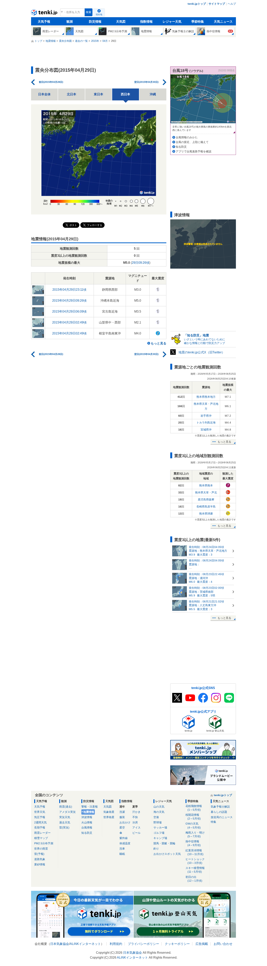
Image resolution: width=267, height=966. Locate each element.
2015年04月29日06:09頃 (69, 311)
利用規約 (116, 943)
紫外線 (123, 838)
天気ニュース (223, 21)
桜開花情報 (193, 816)
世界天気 (39, 811)
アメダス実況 (67, 811)
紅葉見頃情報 (194, 852)
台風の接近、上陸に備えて (192, 142)
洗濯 (122, 811)
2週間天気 (40, 822)
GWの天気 (193, 825)
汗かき (136, 811)
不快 (135, 817)
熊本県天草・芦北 (206, 492)
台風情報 (86, 827)
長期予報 (39, 827)
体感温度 (124, 843)
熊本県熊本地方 (206, 396)
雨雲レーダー (42, 832)
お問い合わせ (223, 943)
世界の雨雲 (41, 848)
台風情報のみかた (187, 137)
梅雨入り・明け (195, 834)
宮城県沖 (206, 429)
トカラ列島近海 (206, 422)
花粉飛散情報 (193, 807)
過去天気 (64, 822)
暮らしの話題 (219, 811)
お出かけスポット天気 (167, 853)
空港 (156, 817)
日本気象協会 (59, 943)
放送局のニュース (222, 817)
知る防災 (181, 146)
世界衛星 (108, 817)
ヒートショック (195, 861)
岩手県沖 (206, 415)
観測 (69, 21)
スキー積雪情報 (195, 869)
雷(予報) (39, 853)
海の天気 (158, 811)
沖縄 (153, 94)
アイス (136, 827)
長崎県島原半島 (206, 506)
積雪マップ (41, 838)
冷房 (135, 822)
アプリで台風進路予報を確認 (193, 151)
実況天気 (64, 817)
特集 (213, 821)
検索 (88, 12)
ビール (136, 832)
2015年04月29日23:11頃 (69, 289)
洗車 (122, 848)
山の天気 (158, 806)
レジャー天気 (172, 21)
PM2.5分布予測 (43, 843)
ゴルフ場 (158, 832)
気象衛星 (108, 811)
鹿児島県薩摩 (206, 499)
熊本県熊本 (206, 485)
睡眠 (122, 853)
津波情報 (86, 817)
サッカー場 (160, 827)
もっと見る (158, 343)
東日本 (98, 94)
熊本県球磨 (206, 513)
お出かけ (124, 822)
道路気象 (39, 859)
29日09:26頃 (140, 262)
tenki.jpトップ (197, 3)
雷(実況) (64, 827)
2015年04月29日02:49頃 (69, 322)
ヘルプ (232, 3)
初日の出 (193, 878)
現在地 (99, 14)
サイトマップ (217, 3)
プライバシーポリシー (143, 943)
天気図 (120, 21)
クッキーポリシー (177, 943)
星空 (122, 827)
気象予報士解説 (220, 806)
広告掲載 (201, 943)
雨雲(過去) (65, 806)
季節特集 (197, 21)
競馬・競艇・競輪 (164, 843)
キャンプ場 (160, 838)
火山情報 (86, 822)
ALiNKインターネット (85, 943)
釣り (156, 848)
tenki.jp (44, 13)
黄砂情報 (39, 864)
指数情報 (146, 21)
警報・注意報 (89, 806)
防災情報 (95, 21)
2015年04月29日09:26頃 (69, 300)
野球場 (157, 822)
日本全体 (44, 94)
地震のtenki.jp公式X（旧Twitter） (201, 352)
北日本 (71, 94)
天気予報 (44, 21)
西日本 (125, 94)
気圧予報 (39, 817)
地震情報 (88, 811)
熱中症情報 (193, 843)
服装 (122, 817)
